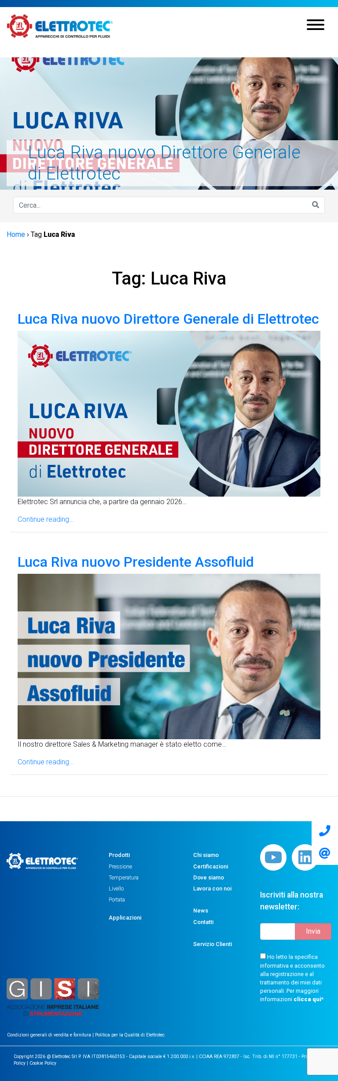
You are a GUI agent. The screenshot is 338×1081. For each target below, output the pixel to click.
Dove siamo (208, 877)
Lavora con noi (212, 888)
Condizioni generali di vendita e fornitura (49, 1035)
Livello (116, 888)
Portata (117, 899)
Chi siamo (206, 855)
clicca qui (307, 999)
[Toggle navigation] (315, 26)
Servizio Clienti (212, 944)
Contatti (203, 922)
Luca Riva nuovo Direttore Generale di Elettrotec (168, 318)
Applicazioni (125, 917)
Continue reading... (46, 519)
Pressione (120, 866)
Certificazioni (210, 866)
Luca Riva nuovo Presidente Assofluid (136, 562)
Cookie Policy (42, 1063)
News (200, 910)
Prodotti (119, 855)
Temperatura (124, 877)
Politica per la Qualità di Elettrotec (130, 1035)
